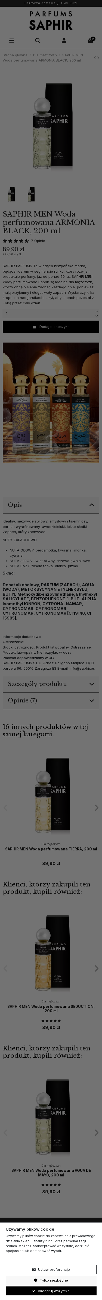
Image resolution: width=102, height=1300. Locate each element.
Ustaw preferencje (53, 1269)
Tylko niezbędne (53, 1280)
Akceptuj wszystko (53, 1291)
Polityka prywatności (22, 1259)
